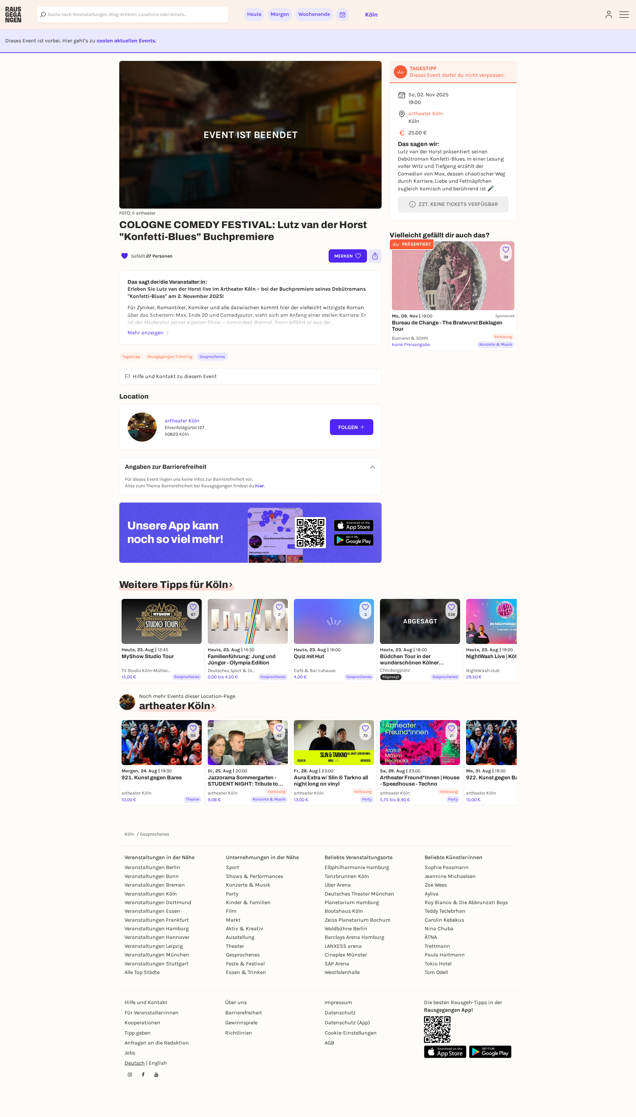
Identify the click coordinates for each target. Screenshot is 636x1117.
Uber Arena (338, 885)
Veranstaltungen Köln (151, 894)
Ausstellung (240, 937)
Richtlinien (238, 1033)
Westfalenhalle (342, 972)
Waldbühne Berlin (346, 928)
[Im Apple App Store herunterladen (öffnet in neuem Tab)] (354, 526)
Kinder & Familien (248, 902)
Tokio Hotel (438, 963)
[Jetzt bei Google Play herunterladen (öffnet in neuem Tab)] (354, 540)
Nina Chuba (439, 928)
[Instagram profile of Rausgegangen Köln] (130, 1074)
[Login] (609, 15)
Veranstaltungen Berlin (152, 867)
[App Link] (437, 1029)
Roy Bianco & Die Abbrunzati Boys (466, 902)
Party (232, 894)
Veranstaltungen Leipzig (154, 946)
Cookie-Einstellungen (351, 1033)
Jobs (130, 1052)
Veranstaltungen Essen (152, 911)
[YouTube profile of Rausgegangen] (156, 1074)
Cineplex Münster (346, 954)
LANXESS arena (343, 946)
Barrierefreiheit (243, 1012)
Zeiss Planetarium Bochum (358, 920)
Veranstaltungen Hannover (157, 937)
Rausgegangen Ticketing (169, 356)
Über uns (236, 1002)
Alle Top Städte (142, 972)
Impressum (338, 1002)
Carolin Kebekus (444, 920)
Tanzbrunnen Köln (347, 876)
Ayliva (432, 894)
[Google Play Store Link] (490, 1051)
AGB (329, 1043)
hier (259, 486)
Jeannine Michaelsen (450, 876)
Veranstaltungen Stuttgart (156, 963)
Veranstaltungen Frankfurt (157, 920)
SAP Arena (337, 963)
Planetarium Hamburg (352, 902)
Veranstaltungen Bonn (152, 876)
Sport (232, 867)
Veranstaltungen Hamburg (157, 928)
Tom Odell (436, 972)
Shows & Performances (254, 876)
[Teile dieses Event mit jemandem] (375, 256)
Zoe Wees (436, 885)
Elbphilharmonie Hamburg (357, 867)
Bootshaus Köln (344, 911)
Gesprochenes (212, 356)
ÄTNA (431, 937)
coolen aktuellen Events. (126, 40)
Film (231, 911)
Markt (233, 920)
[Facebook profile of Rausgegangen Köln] (143, 1074)
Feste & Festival (245, 963)
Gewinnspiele (241, 1022)
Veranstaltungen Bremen (155, 885)
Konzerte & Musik (248, 885)
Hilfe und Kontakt (146, 1002)
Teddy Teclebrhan (445, 911)
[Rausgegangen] (13, 15)
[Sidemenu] (624, 14)
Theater (235, 946)
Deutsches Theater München (359, 894)
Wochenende (314, 14)
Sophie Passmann (447, 867)
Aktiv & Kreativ (244, 928)
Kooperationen (142, 1022)
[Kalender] (342, 14)
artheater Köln (425, 113)
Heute (254, 14)
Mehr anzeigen (146, 332)
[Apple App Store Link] (445, 1051)
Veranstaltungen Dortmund (158, 902)
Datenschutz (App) (347, 1022)
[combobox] (132, 15)
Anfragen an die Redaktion (157, 1043)
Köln (129, 834)
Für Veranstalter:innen (152, 1012)
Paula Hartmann (445, 954)
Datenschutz (340, 1012)
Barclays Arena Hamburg (354, 937)
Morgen (280, 14)
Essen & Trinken (246, 972)
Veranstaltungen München (157, 954)
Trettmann (437, 946)
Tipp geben (138, 1033)
